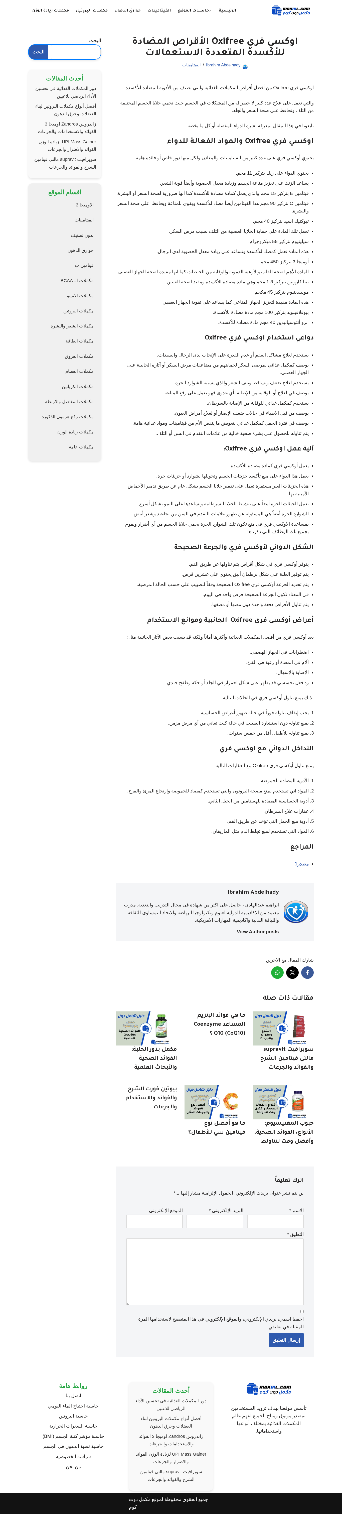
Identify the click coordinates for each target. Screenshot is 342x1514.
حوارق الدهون (127, 11)
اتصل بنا (73, 1395)
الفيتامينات (159, 11)
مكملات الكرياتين (78, 386)
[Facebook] (307, 972)
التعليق (295, 1234)
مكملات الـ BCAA (77, 280)
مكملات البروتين (92, 11)
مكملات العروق (79, 356)
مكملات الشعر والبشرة (72, 325)
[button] (210, 11)
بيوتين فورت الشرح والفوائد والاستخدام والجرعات (151, 1099)
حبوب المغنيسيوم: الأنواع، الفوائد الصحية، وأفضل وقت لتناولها (284, 1133)
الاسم (296, 1210)
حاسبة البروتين (73, 1416)
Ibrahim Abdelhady (223, 65)
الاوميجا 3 (85, 204)
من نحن (73, 1466)
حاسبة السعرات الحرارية (73, 1426)
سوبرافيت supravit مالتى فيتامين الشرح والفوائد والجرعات (287, 1059)
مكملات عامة (81, 446)
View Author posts (258, 931)
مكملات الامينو (80, 295)
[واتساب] (277, 972)
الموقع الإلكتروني (166, 1210)
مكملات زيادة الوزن (50, 11)
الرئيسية (227, 11)
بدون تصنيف (82, 235)
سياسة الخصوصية (73, 1456)
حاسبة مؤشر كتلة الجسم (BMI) (73, 1436)
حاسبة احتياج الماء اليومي (73, 1406)
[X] (292, 972)
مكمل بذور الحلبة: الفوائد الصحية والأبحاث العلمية (154, 1059)
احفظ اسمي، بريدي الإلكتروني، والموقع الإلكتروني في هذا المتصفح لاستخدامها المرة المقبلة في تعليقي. (221, 1322)
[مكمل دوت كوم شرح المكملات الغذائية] (291, 11)
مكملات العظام (79, 371)
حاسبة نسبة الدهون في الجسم (73, 1446)
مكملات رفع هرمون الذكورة (68, 416)
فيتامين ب (84, 265)
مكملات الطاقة (80, 340)
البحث (95, 40)
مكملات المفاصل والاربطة (69, 401)
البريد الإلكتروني (226, 1210)
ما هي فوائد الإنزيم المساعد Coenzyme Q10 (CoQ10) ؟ (219, 1025)
